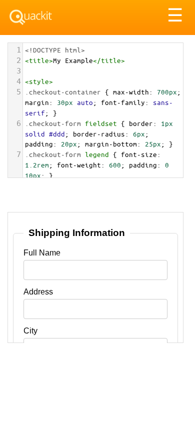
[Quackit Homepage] (30, 17)
